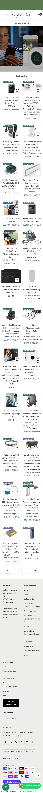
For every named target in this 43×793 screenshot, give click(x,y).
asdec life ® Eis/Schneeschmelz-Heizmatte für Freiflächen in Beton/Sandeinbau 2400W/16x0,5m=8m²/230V (32, 332)
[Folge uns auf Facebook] (5, 741)
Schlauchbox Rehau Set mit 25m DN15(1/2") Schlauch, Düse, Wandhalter (32, 252)
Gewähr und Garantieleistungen (32, 605)
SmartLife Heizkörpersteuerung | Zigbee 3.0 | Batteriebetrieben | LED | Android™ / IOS (32, 292)
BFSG (5, 695)
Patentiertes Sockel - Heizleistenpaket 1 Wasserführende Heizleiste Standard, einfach (32, 186)
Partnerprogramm (31, 611)
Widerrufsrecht (30, 646)
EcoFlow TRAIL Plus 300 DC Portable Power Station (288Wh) (11, 101)
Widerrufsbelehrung (11, 680)
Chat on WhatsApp (32, 785)
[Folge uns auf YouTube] (27, 741)
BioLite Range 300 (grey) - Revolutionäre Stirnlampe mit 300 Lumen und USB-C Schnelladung (11, 461)
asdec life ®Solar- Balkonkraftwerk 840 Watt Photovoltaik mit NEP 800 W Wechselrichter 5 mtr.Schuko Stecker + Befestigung (32, 419)
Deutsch (28, 751)
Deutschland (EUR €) (12, 751)
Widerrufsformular (32, 651)
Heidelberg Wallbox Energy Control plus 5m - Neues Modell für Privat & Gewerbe (11, 145)
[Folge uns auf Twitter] (11, 741)
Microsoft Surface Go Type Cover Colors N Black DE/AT (11, 290)
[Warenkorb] (39, 15)
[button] (6, 787)
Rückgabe (28, 642)
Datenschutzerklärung (10, 672)
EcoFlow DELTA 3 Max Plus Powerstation (32, 220)
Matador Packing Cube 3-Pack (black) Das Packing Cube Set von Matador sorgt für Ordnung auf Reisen (11, 331)
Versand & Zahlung (11, 686)
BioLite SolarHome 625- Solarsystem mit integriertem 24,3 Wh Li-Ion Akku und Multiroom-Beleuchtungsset (11, 506)
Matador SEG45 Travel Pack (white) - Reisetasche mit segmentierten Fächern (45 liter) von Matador (32, 147)
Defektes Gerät (30, 599)
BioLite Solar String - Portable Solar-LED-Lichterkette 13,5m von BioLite (11, 184)
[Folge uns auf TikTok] (32, 741)
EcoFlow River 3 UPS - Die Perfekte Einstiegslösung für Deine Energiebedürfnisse (11, 254)
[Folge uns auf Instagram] (16, 741)
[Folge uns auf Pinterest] (21, 741)
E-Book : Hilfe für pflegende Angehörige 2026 (11, 414)
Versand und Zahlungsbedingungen (31, 634)
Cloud (26, 594)
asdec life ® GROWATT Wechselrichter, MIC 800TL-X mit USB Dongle (31, 370)
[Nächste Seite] (35, 570)
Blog (26, 590)
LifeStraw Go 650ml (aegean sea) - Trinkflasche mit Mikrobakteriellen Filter (32, 549)
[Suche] (8, 15)
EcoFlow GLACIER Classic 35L (11, 220)
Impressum (7, 691)
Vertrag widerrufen (11, 703)
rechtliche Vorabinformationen (32, 619)
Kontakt (27, 626)
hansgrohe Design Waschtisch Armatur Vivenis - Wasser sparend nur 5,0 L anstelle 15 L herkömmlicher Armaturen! (31, 508)
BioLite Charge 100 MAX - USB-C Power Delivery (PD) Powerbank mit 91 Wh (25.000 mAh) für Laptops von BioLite (11, 550)
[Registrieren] (37, 719)
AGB (26, 655)
